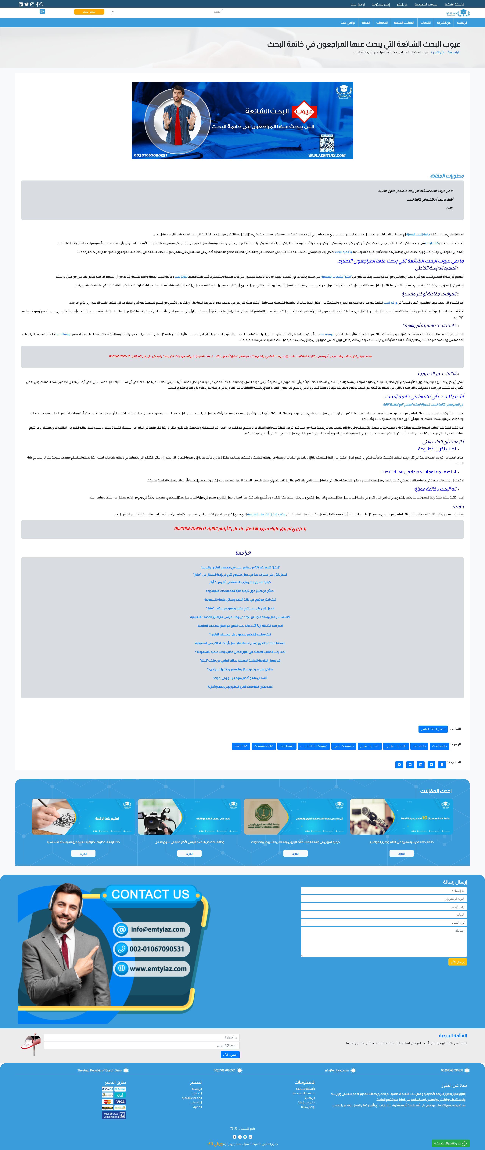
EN (42, 11)
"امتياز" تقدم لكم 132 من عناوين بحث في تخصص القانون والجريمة (240, 567)
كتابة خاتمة (241, 746)
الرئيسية (462, 22)
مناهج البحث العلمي (433, 729)
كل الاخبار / (437, 52)
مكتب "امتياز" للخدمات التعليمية (266, 514)
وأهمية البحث (343, 251)
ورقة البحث (390, 302)
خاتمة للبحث (439, 746)
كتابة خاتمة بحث (263, 746)
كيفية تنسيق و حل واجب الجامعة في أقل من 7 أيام (240, 582)
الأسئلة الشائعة (454, 4)
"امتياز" (234, 356)
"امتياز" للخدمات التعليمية (336, 276)
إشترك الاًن (230, 1055)
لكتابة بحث (181, 276)
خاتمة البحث (287, 746)
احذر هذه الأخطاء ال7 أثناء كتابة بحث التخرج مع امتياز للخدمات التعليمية (240, 625)
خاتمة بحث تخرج (369, 746)
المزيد (401, 853)
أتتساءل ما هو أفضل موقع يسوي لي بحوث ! (240, 678)
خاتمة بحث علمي (344, 746)
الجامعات (382, 22)
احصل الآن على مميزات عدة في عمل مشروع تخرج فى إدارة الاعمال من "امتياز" (240, 574)
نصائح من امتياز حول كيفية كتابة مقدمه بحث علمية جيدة (240, 590)
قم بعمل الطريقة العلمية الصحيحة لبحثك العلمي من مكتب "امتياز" (240, 660)
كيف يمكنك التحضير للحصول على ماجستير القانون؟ (240, 634)
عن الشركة (444, 22)
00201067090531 (119, 356)
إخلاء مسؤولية (381, 4)
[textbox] (167, 11)
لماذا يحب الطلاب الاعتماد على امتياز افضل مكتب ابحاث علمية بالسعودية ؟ (240, 651)
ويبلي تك (215, 1143)
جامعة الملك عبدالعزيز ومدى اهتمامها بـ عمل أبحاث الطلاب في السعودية (240, 643)
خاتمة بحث (419, 746)
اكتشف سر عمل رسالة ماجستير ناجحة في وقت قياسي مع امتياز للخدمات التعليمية (240, 617)
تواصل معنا (358, 4)
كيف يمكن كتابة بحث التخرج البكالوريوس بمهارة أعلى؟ (240, 686)
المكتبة (365, 22)
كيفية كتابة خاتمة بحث (313, 746)
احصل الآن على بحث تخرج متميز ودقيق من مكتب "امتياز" (240, 608)
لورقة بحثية (328, 334)
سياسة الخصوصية (426, 4)
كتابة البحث (432, 243)
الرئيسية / (453, 52)
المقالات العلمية (404, 22)
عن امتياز (402, 4)
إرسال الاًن (458, 962)
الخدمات (426, 22)
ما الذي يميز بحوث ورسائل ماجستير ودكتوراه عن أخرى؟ (240, 669)
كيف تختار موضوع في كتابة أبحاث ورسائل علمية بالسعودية (240, 599)
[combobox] (167, 11)
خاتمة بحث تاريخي (396, 746)
